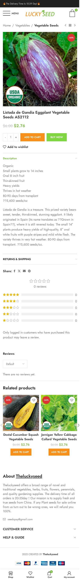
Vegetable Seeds (46, 25)
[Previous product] (65, 25)
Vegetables (22, 25)
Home (7, 25)
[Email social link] (24, 271)
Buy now (56, 137)
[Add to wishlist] (33, 400)
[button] (20, 452)
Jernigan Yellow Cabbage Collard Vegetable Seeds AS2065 (59, 439)
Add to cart (32, 137)
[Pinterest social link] (29, 271)
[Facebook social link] (14, 271)
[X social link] (19, 271)
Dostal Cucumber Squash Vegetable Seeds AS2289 (21, 439)
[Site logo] (40, 13)
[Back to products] (70, 25)
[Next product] (74, 25)
